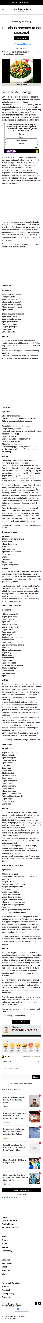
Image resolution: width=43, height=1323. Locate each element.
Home (4, 1217)
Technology (7, 1251)
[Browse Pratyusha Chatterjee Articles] (6, 1029)
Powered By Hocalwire (9, 1318)
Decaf (4, 1267)
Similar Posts (10, 1197)
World (4, 1244)
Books (4, 1237)
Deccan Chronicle (9, 1220)
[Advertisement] (21, 202)
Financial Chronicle (10, 1228)
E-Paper (5, 1287)
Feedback (6, 1290)
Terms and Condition (11, 1283)
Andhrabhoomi (8, 1224)
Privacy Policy (8, 1294)
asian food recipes (21, 1022)
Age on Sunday (23, 2)
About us (6, 1270)
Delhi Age (6, 1260)
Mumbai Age (7, 1263)
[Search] (40, 10)
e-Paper (15, 2)
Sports (5, 1240)
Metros (5, 1247)
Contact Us (6, 1297)
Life (3, 1274)
